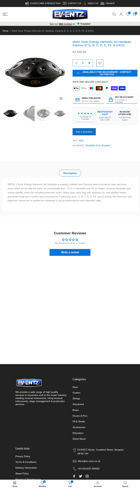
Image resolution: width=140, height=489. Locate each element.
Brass (76, 410)
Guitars (76, 392)
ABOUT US (93, 3)
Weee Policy (22, 473)
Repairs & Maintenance (28, 479)
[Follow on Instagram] (87, 476)
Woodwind (78, 404)
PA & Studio (79, 421)
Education (78, 433)
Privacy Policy (22, 456)
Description (70, 173)
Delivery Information (26, 467)
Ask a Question (84, 131)
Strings (76, 398)
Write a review (70, 252)
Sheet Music (79, 438)
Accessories (79, 427)
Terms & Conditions (25, 462)
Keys (75, 387)
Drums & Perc (80, 415)
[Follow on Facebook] (74, 476)
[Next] (61, 72)
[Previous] (8, 72)
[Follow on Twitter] (80, 476)
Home (5, 31)
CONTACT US (75, 3)
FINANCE (110, 3)
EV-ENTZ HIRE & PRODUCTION (45, 3)
